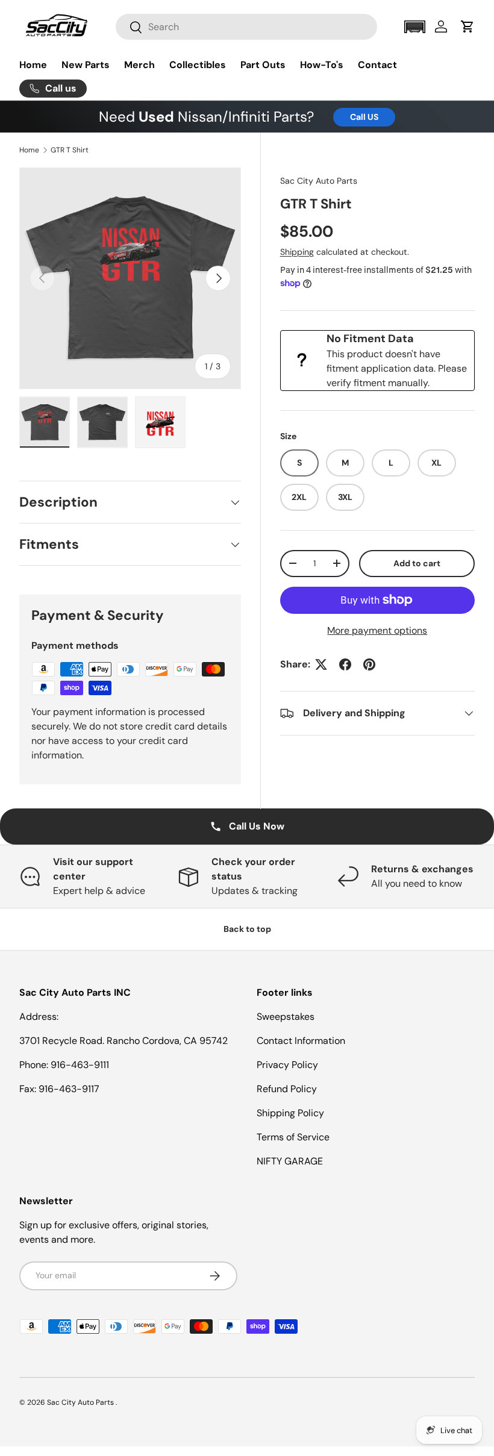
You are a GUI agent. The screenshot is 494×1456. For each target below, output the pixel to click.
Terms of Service (293, 1137)
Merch (139, 64)
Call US (364, 116)
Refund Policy (287, 1089)
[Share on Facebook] (345, 664)
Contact (377, 64)
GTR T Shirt (70, 150)
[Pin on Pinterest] (369, 664)
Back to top (247, 928)
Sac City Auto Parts (318, 180)
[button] (414, 26)
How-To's (321, 64)
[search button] (129, 28)
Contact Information (301, 1040)
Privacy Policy (287, 1064)
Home (33, 64)
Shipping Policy (290, 1113)
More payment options (377, 630)
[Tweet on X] (321, 664)
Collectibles (197, 64)
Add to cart (416, 563)
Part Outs (263, 64)
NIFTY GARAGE (290, 1161)
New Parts (85, 64)
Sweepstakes (285, 1016)
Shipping (297, 251)
